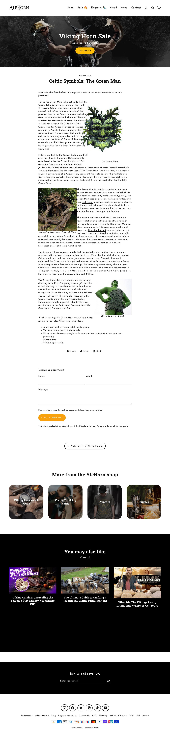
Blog (53, 716)
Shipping (103, 716)
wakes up (87, 202)
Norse (46, 136)
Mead (113, 7)
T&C (132, 716)
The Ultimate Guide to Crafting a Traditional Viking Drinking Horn (85, 599)
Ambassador (26, 716)
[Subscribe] (108, 681)
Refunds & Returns (119, 716)
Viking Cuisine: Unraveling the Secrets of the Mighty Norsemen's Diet (33, 601)
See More (85, 51)
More (124, 7)
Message (43, 389)
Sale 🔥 (82, 7)
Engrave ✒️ (98, 7)
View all (85, 557)
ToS (138, 716)
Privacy (145, 716)
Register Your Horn (67, 716)
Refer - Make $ (42, 716)
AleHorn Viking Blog (86, 446)
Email (89, 376)
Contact (136, 7)
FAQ (94, 716)
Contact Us (84, 716)
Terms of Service (114, 426)
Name (41, 376)
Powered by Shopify (92, 727)
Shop (70, 7)
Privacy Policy (95, 426)
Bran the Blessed (97, 230)
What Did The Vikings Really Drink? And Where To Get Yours (137, 604)
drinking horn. (46, 283)
